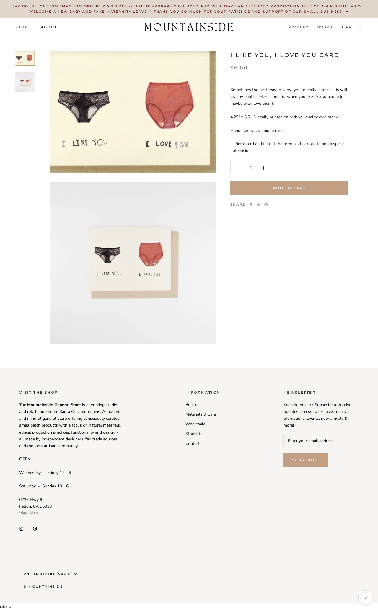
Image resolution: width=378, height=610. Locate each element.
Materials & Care (200, 414)
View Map (28, 513)
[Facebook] (250, 204)
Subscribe (306, 460)
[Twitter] (258, 204)
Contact (192, 443)
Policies (192, 404)
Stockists (193, 434)
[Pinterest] (266, 204)
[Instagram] (21, 528)
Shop (21, 27)
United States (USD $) (48, 573)
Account (298, 27)
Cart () (352, 27)
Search (325, 27)
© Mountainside (43, 586)
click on (7, 606)
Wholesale (195, 424)
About (49, 27)
